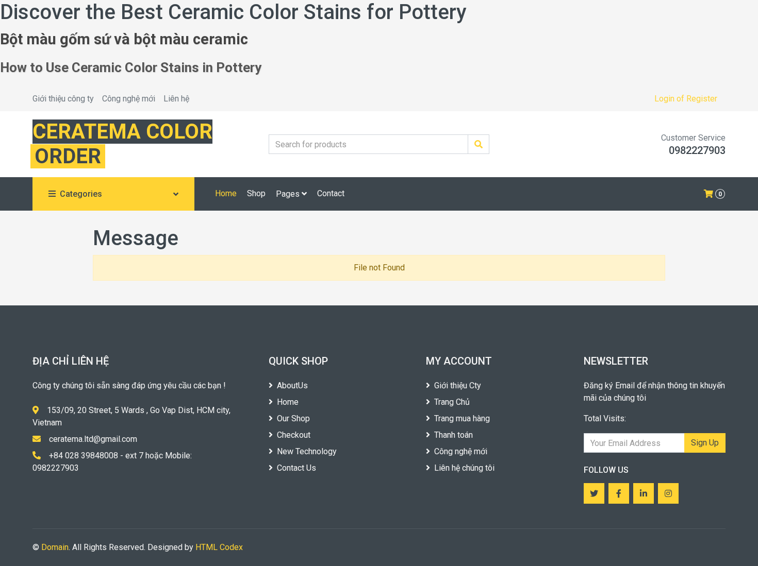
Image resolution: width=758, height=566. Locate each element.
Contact (330, 193)
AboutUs (292, 385)
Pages (289, 194)
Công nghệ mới (128, 99)
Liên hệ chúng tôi (464, 468)
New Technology (307, 451)
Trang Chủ (452, 402)
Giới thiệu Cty (457, 385)
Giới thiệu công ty (63, 99)
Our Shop (293, 418)
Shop (256, 193)
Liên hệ (176, 99)
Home (226, 193)
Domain (55, 547)
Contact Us (296, 468)
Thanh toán (453, 435)
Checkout (293, 435)
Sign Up (705, 443)
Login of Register (685, 99)
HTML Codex (219, 547)
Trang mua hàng (462, 418)
